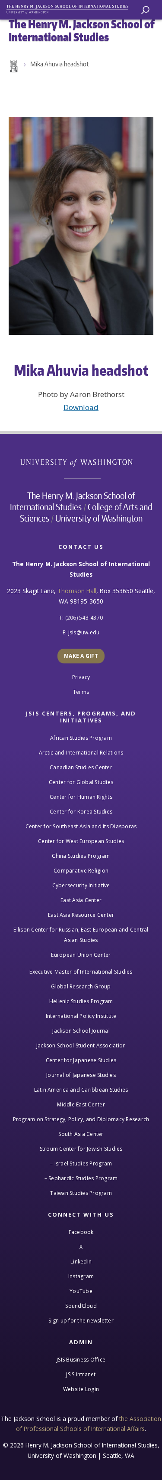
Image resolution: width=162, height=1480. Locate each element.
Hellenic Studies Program (81, 1001)
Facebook (81, 1232)
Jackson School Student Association (81, 1045)
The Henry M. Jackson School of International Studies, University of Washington (71, 7)
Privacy (81, 677)
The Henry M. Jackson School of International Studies (72, 501)
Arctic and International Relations (81, 752)
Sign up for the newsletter (81, 1320)
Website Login (81, 1389)
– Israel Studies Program (81, 1163)
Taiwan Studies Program (81, 1193)
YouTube (81, 1291)
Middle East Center (81, 1104)
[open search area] (145, 10)
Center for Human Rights (81, 797)
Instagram (81, 1276)
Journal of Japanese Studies (81, 1075)
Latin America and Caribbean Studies (81, 1089)
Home (12, 66)
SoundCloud (81, 1305)
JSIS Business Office (81, 1359)
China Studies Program (81, 856)
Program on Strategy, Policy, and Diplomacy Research (81, 1119)
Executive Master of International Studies (80, 971)
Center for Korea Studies (81, 811)
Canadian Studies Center (81, 767)
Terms (81, 692)
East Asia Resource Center (81, 915)
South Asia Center (80, 1134)
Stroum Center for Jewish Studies (81, 1148)
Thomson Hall (76, 591)
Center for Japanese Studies (81, 1060)
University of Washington (81, 462)
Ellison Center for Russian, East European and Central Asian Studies (80, 935)
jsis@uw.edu (84, 632)
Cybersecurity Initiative (81, 885)
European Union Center (81, 954)
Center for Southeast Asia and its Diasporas (81, 826)
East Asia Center (81, 900)
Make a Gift (81, 656)
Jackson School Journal (81, 1030)
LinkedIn (81, 1261)
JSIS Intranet (80, 1374)
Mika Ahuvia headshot (59, 64)
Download (81, 407)
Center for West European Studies (81, 841)
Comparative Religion (81, 870)
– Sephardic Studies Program (81, 1178)
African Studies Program (81, 738)
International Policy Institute (81, 1016)
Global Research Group (81, 986)
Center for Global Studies (81, 782)
